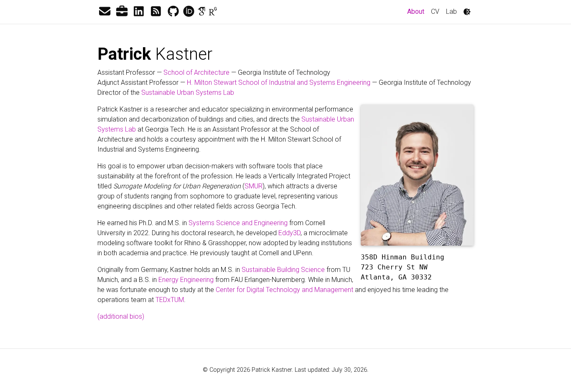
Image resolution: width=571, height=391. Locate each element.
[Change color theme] (467, 11)
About (417, 11)
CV (435, 11)
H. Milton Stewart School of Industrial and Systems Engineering (278, 82)
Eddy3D (289, 233)
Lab (451, 11)
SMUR (254, 186)
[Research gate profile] (213, 11)
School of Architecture (196, 72)
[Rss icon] (156, 11)
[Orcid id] (188, 11)
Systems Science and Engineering (238, 223)
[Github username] (173, 11)
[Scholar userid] (201, 11)
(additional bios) (120, 316)
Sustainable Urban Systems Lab (187, 92)
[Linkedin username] (139, 11)
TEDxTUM (169, 300)
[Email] (104, 11)
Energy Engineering (186, 280)
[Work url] (122, 11)
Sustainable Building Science (283, 270)
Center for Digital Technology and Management (284, 290)
